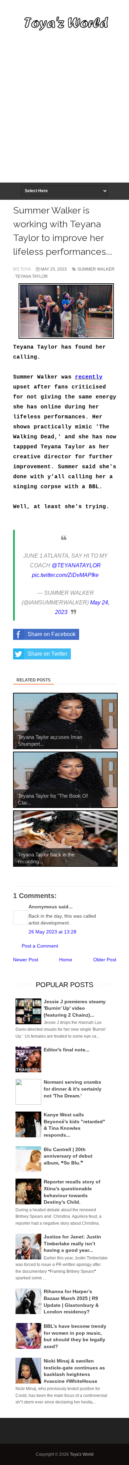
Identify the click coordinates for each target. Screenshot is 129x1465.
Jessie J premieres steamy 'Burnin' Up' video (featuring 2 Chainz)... (75, 1008)
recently (89, 377)
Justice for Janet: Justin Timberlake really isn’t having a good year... (72, 1243)
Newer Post (25, 959)
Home (65, 959)
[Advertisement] (64, 114)
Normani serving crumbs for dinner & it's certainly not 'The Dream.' (72, 1088)
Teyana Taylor (31, 276)
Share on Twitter (47, 654)
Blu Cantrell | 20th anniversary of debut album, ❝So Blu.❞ (68, 1156)
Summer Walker (96, 269)
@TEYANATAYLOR (76, 565)
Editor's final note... (66, 1049)
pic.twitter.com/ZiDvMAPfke (65, 575)
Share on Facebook (52, 634)
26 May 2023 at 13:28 (52, 931)
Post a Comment (40, 946)
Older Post (104, 959)
